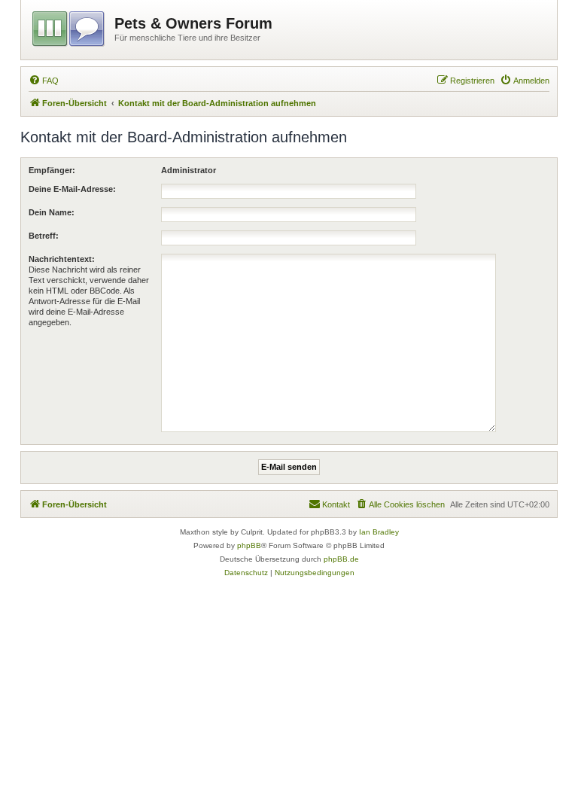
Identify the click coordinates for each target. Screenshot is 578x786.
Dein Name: (52, 212)
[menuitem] (44, 81)
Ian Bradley (379, 532)
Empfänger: (52, 170)
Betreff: (44, 235)
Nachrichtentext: (62, 259)
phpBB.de (341, 559)
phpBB (249, 545)
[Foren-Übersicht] (69, 26)
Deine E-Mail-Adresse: (72, 188)
